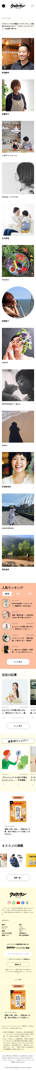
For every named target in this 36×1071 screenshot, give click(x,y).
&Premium (11, 1058)
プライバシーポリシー (25, 969)
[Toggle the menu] (3, 6)
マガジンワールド (26, 1060)
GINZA (31, 1056)
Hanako (4, 1058)
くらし (21, 927)
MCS (19, 1060)
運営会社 (24, 1026)
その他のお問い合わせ (16, 1028)
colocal (22, 1058)
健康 (3, 924)
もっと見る (18, 662)
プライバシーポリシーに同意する (19, 959)
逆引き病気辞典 (24, 935)
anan (3, 1056)
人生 (20, 931)
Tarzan (17, 1058)
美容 (20, 924)
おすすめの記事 (7, 933)
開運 (3, 931)
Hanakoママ (29, 1058)
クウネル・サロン (7, 1060)
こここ (15, 1060)
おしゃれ (4, 927)
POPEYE (15, 1056)
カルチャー (22, 929)
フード (4, 929)
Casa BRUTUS (23, 1056)
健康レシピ (5, 935)
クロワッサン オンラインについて (11, 1026)
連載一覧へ (18, 878)
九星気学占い (23, 933)
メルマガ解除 (18, 979)
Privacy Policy (20, 1062)
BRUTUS (9, 1056)
